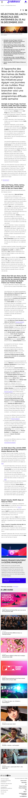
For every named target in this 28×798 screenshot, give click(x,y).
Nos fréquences (4, 790)
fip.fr (2, 463)
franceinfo (24, 782)
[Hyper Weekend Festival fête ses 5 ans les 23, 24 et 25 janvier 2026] (14, 599)
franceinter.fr (6, 180)
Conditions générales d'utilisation (6, 781)
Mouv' (25, 791)
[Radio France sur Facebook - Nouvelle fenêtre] (1, 775)
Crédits (2, 793)
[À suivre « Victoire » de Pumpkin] (14, 735)
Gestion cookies (4, 785)
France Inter (24, 780)
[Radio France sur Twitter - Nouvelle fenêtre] (3, 775)
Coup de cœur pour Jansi (9, 724)
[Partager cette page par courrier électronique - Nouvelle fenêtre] (26, 10)
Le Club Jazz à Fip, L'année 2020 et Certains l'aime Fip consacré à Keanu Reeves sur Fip (14, 59)
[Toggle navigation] (2, 2)
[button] (25, 2)
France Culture (23, 786)
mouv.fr (19, 507)
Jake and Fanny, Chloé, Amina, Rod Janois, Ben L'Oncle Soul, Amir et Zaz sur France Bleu (14, 46)
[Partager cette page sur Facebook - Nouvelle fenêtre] (20, 10)
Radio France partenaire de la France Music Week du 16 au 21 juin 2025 (13, 679)
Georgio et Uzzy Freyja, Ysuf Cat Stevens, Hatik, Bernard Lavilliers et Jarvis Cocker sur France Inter (14, 41)
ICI (26, 784)
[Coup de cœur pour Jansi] (14, 713)
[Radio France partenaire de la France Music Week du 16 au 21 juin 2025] (14, 668)
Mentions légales (5, 778)
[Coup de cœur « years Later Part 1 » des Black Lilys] (14, 756)
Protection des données (6, 783)
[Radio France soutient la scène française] (14, 550)
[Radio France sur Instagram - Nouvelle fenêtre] (5, 775)
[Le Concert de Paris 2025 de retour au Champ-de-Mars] (14, 622)
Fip (26, 789)
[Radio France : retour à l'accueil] (13, 2)
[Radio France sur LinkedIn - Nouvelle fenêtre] (10, 775)
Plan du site (3, 792)
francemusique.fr (20, 322)
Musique (15, 586)
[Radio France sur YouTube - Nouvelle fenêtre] (8, 775)
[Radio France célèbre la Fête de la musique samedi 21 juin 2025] (14, 645)
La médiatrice (23, 796)
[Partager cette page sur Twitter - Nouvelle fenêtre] (23, 10)
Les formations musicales (23, 794)
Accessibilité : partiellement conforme (6, 788)
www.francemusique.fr (10, 442)
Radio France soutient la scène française (13, 561)
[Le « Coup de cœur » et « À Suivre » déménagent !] (14, 690)
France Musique (23, 787)
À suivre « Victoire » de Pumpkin (10, 745)
